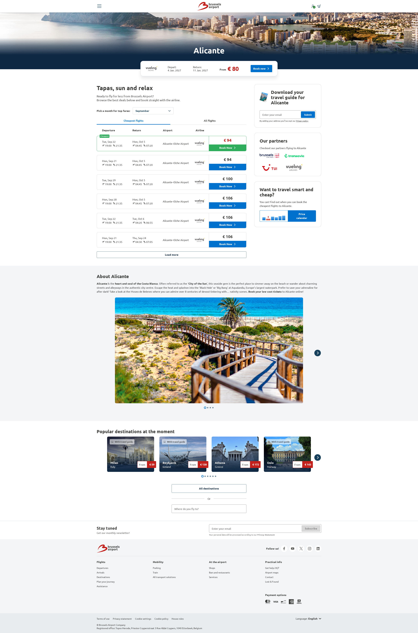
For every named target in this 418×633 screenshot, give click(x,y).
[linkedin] (318, 548)
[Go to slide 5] (213, 476)
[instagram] (309, 548)
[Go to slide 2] (207, 407)
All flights (210, 120)
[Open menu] (99, 6)
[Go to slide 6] (215, 476)
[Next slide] (317, 353)
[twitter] (301, 548)
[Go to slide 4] (213, 407)
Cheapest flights (133, 120)
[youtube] (292, 548)
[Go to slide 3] (210, 407)
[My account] (313, 6)
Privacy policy (302, 121)
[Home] (209, 6)
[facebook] (284, 548)
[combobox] (209, 509)
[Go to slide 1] (205, 407)
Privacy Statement (266, 534)
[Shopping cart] (319, 6)
